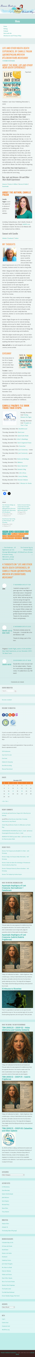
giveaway (5, 536)
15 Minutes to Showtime (11, 989)
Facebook (10, 238)
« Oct (3, 801)
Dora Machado (6, 1190)
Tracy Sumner (5, 1211)
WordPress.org (6, 1329)
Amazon (4, 184)
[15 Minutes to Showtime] (17, 1007)
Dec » (6, 801)
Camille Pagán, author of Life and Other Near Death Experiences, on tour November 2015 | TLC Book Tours (17, 651)
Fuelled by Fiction (6, 1260)
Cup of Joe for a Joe (7, 755)
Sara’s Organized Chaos (24, 442)
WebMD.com (26, 224)
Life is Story (22, 473)
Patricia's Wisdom (6, 1271)
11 (17, 788)
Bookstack (4, 1256)
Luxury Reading (22, 476)
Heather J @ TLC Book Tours (7, 632)
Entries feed (5, 1322)
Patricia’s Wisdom (23, 480)
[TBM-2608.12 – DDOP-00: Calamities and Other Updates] (8, 1145)
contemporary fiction (23, 533)
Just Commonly (22, 449)
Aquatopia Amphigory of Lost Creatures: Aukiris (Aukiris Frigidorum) (14, 937)
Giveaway (5, 533)
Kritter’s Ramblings (22, 439)
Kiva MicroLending (7, 765)
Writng (6, 28)
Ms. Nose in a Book (7, 1267)
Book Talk (11, 531)
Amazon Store (5, 1223)
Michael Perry (5, 1204)
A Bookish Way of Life (7, 1242)
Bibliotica (20, 462)
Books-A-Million (13, 184)
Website (4, 238)
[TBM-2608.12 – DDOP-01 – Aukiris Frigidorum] (17, 1111)
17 (13, 791)
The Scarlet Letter (6, 1288)
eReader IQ (5, 1227)
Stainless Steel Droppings (8, 1285)
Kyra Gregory (5, 1201)
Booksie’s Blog (22, 469)
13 (26, 788)
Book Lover (21, 432)
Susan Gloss (5, 1208)
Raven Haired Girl (23, 466)
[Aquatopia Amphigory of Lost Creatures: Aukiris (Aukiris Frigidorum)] (17, 972)
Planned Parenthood (7, 769)
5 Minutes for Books (26, 483)
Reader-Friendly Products (8, 538)
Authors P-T (5, 531)
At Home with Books (7, 1246)
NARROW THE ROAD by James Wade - (11, 836)
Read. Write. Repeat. (7, 1278)
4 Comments (25, 538)
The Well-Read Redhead (8, 1292)
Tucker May (5, 825)
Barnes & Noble (23, 184)
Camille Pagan (15, 533)
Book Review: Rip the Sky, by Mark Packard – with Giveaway (8, 520)
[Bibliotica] (17, 15)
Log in (3, 1319)
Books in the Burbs (7, 1253)
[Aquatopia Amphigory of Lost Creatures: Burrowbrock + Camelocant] (17, 922)
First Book (4, 758)
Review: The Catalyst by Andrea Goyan (12, 874)
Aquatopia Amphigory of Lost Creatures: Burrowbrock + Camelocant (14, 888)
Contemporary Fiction (19, 531)
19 (22, 791)
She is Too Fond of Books (8, 1281)
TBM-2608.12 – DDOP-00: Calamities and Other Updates (17, 1129)
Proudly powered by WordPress (8, 1352)
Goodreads (5, 186)
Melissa (13, 61)
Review (9, 533)
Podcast (6, 31)
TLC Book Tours (18, 538)
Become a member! (7, 699)
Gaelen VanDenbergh (7, 1194)
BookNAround (23, 429)
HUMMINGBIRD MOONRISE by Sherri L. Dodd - (14, 830)
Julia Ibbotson (5, 1197)
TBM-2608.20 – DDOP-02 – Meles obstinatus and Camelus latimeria (16, 1029)
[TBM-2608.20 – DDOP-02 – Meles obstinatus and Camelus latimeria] (17, 1062)
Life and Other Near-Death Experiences (16, 536)
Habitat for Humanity (7, 762)
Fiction (26, 531)
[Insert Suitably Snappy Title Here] (10, 1296)
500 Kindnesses (6, 751)
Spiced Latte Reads (23, 435)
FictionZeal (22, 446)
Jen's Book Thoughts (7, 1264)
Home (5, 26)
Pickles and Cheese (7, 1274)
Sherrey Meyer (6, 664)
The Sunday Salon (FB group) (9, 1230)
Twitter (16, 238)
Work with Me (8, 33)
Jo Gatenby (5, 813)
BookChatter (5, 1249)
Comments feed (6, 1326)
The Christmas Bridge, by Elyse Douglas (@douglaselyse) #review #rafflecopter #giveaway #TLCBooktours (9, 508)
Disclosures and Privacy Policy (12, 35)
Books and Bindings (23, 459)
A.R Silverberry (6, 1187)
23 (8, 794)
